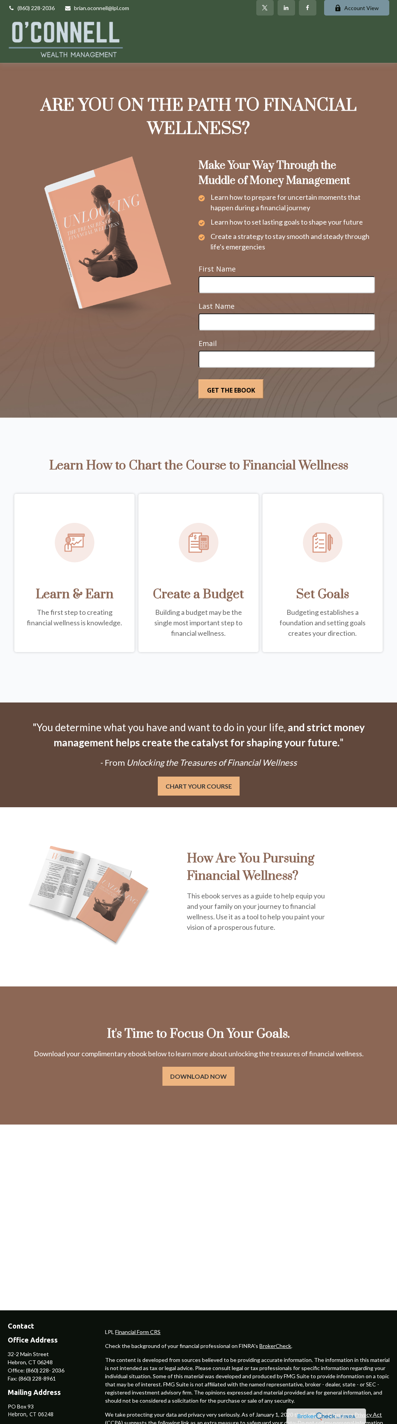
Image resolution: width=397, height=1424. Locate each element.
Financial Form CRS (138, 1332)
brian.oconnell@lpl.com (101, 8)
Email (207, 343)
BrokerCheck (275, 1346)
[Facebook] (307, 8)
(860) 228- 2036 (45, 1370)
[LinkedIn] (286, 8)
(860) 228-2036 (36, 8)
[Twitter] (265, 8)
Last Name (216, 306)
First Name (217, 268)
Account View (361, 8)
